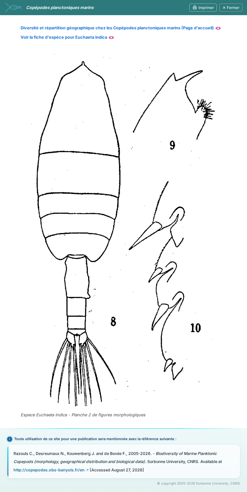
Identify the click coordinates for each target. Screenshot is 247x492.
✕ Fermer (231, 7)
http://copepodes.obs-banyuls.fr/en (49, 470)
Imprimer (206, 7)
